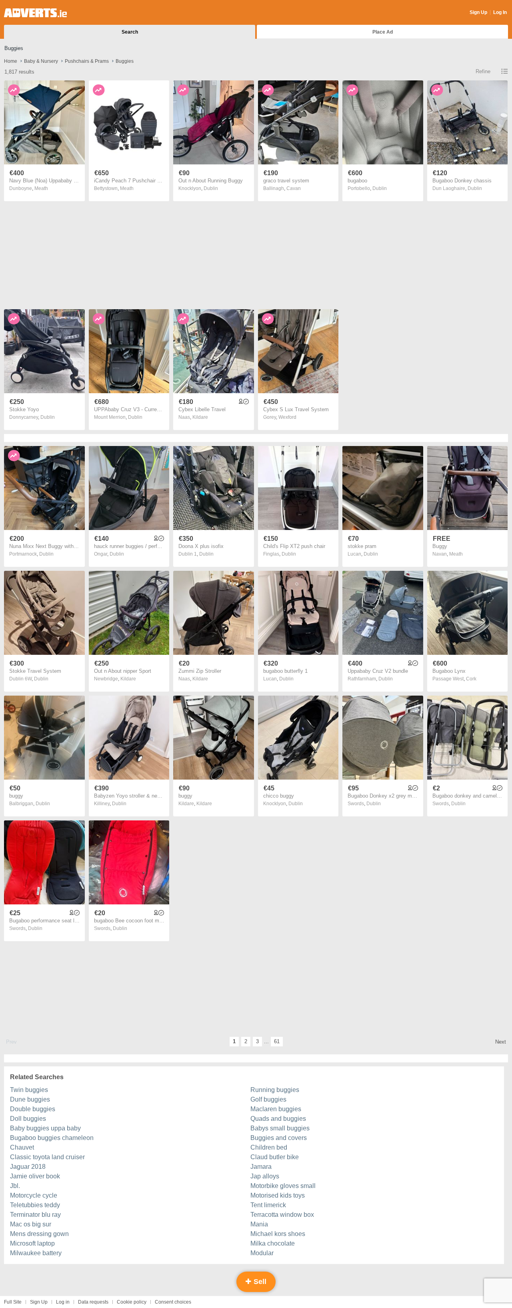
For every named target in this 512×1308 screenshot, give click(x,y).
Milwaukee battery (36, 1253)
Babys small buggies (280, 1128)
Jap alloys (264, 1176)
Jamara (261, 1166)
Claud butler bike (274, 1157)
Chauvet (22, 1147)
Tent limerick (268, 1205)
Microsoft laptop (32, 1243)
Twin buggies (29, 1089)
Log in (63, 1302)
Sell (259, 1282)
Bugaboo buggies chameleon (52, 1137)
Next (500, 1042)
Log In (500, 12)
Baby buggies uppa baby (45, 1128)
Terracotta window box (282, 1214)
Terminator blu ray (35, 1214)
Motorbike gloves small (283, 1185)
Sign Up (478, 12)
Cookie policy (131, 1302)
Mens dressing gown (39, 1233)
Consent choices (173, 1302)
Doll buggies (28, 1118)
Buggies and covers (278, 1137)
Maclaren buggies (275, 1109)
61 (277, 1041)
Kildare (200, 417)
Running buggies (274, 1089)
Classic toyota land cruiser (47, 1157)
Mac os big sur (30, 1224)
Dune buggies (30, 1099)
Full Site (13, 1302)
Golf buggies (268, 1099)
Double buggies (32, 1109)
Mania (259, 1224)
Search (130, 32)
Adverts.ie (35, 12)
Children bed (268, 1147)
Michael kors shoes (277, 1233)
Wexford (287, 417)
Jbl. (15, 1185)
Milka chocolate (272, 1243)
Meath (41, 188)
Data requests (93, 1302)
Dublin (211, 188)
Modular (262, 1253)
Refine (483, 71)
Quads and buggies (278, 1118)
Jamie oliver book (35, 1176)
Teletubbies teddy (35, 1205)
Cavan (293, 188)
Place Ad (382, 32)
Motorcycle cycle (33, 1195)
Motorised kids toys (277, 1195)
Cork (471, 679)
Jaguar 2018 (28, 1166)
